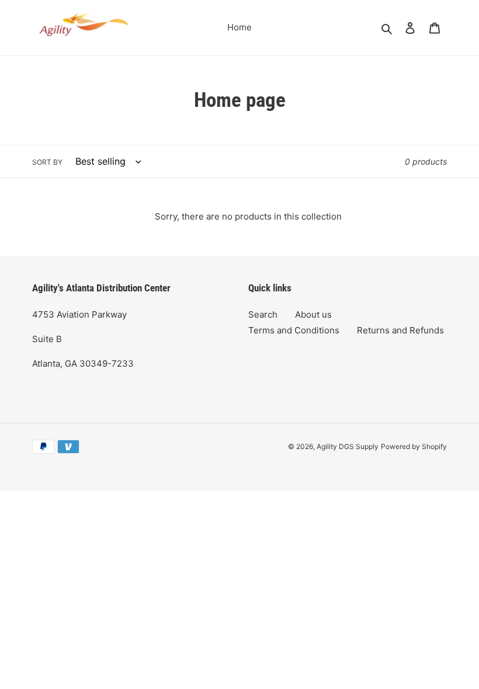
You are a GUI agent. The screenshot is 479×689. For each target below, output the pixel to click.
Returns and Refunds (400, 330)
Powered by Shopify (414, 446)
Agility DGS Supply (348, 446)
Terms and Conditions (293, 330)
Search (262, 314)
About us (313, 314)
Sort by (47, 162)
